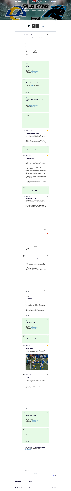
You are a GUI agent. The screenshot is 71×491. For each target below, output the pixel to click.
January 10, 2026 (34, 301)
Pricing (45, 1)
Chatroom (30, 483)
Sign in (49, 1)
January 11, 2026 (33, 72)
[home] (18, 1)
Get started (53, 1)
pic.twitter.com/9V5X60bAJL (34, 87)
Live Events (37, 1)
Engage (30, 482)
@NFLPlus (30, 71)
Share (28, 92)
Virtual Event (31, 480)
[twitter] (17, 487)
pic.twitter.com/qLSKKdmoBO (34, 71)
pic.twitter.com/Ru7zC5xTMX (29, 300)
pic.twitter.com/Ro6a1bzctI (34, 327)
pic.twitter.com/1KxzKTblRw (34, 420)
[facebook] (15, 487)
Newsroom (30, 481)
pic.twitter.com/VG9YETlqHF (34, 105)
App (41, 1)
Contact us (18, 481)
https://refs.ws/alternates (28, 449)
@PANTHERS (32, 85)
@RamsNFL (33, 103)
